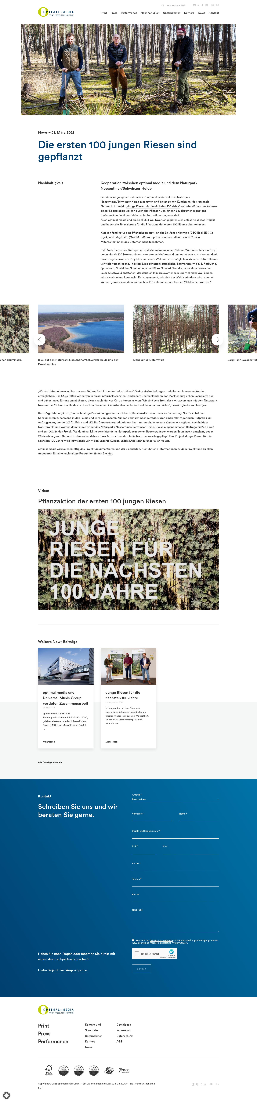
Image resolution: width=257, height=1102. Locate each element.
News (201, 13)
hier (110, 453)
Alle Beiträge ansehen (50, 762)
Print (104, 13)
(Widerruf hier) (179, 942)
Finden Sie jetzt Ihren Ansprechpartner (63, 970)
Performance (129, 13)
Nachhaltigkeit (150, 13)
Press (114, 13)
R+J (40, 1088)
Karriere (189, 13)
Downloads (123, 1024)
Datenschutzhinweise (161, 940)
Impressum (123, 1030)
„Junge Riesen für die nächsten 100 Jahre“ (153, 206)
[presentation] (40, 340)
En (217, 4)
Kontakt (214, 13)
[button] (6, 1095)
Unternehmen (172, 13)
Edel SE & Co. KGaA (150, 220)
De (212, 4)
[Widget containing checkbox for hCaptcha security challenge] (154, 953)
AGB (119, 1041)
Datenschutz (124, 1036)
